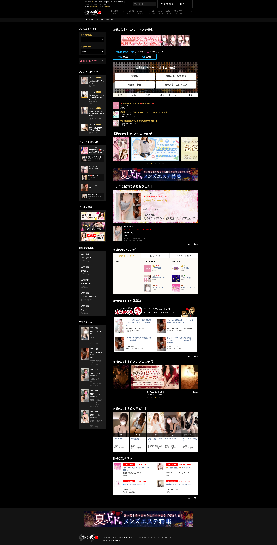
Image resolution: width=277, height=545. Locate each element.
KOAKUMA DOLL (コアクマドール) (179, 328)
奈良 (176, 95)
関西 (93, 2)
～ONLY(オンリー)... (95, 118)
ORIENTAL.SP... (93, 132)
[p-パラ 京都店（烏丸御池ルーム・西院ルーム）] (155, 149)
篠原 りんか (95, 331)
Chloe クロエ (86, 258)
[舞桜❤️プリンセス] (84, 177)
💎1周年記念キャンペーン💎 (134, 484)
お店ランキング (155, 256)
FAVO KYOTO (170, 439)
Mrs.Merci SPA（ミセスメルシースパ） (99, 196)
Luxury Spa (130, 346)
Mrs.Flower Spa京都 (189, 440)
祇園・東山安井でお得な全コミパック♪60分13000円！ (138, 469)
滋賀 (162, 95)
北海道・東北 (102, 2)
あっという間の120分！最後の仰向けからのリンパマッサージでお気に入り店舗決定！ (180, 340)
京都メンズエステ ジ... (96, 422)
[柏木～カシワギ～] (84, 158)
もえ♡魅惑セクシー (96, 353)
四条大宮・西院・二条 (176, 84)
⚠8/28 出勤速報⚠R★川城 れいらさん (96, 129)
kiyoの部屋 (185, 268)
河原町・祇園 (135, 84)
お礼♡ (91, 187)
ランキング (141, 12)
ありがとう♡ (93, 168)
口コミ (161, 12)
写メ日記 (178, 12)
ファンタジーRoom (155, 440)
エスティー (147, 207)
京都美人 (84, 271)
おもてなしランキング (126, 256)
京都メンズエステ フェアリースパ (159, 287)
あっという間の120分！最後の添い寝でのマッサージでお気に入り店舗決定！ (138, 322)
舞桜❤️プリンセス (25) (94, 176)
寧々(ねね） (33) (92, 194)
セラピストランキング (183, 256)
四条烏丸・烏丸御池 (176, 76)
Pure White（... (93, 102)
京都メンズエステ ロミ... (96, 380)
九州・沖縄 (110, 2)
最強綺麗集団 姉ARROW (128, 123)
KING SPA (118, 439)
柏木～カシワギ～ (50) (94, 157)
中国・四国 (117, 2)
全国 (86, 2)
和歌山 (191, 95)
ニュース (189, 12)
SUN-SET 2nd (86, 284)
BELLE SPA (155, 392)
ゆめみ (128, 232)
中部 (96, 2)
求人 (122, 2)
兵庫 (148, 95)
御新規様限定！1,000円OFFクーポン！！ (179, 485)
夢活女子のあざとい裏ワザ (188, 287)
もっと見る (192, 244)
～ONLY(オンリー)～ (174, 346)
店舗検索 (114, 12)
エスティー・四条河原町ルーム (134, 238)
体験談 (169, 12)
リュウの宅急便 (186, 278)
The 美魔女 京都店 (125, 114)
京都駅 (134, 76)
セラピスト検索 (127, 12)
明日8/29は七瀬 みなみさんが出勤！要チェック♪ (96, 113)
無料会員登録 (168, 4)
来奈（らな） (95, 373)
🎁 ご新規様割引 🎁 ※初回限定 (178, 468)
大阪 (134, 95)
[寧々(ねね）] (84, 196)
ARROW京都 (124, 105)
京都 (120, 95)
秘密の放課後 (95, 361)
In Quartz (84, 310)
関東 (89, 2)
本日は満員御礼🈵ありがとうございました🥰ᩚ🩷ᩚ (96, 152)
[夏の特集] (155, 174)
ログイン (186, 4)
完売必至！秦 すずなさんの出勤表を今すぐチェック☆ (96, 97)
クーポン (152, 12)
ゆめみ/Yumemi (155, 200)
